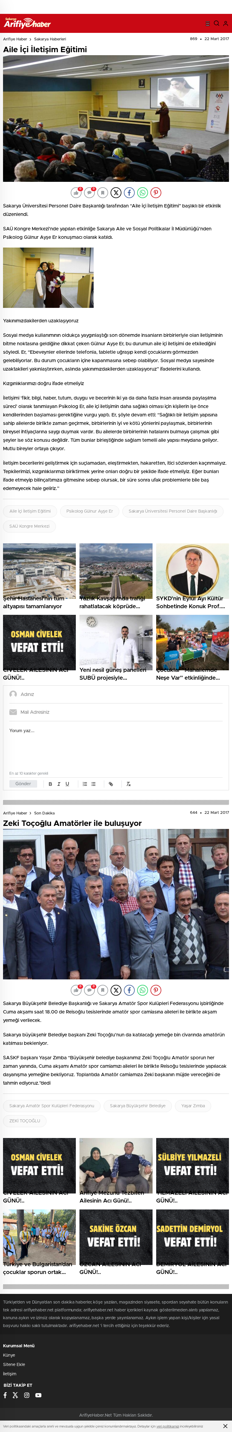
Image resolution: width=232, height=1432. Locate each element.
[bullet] (93, 784)
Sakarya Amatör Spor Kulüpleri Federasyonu (51, 1106)
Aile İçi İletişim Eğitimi (30, 511)
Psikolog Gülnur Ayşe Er (89, 511)
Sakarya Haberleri (50, 39)
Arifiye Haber (15, 39)
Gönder (23, 784)
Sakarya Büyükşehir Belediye (138, 1106)
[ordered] (85, 784)
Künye (9, 1355)
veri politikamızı (167, 1426)
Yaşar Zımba (193, 1106)
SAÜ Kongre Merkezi (29, 526)
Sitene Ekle (14, 1365)
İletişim (9, 1374)
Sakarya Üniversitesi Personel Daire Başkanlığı (173, 511)
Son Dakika (44, 813)
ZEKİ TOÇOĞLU (24, 1121)
